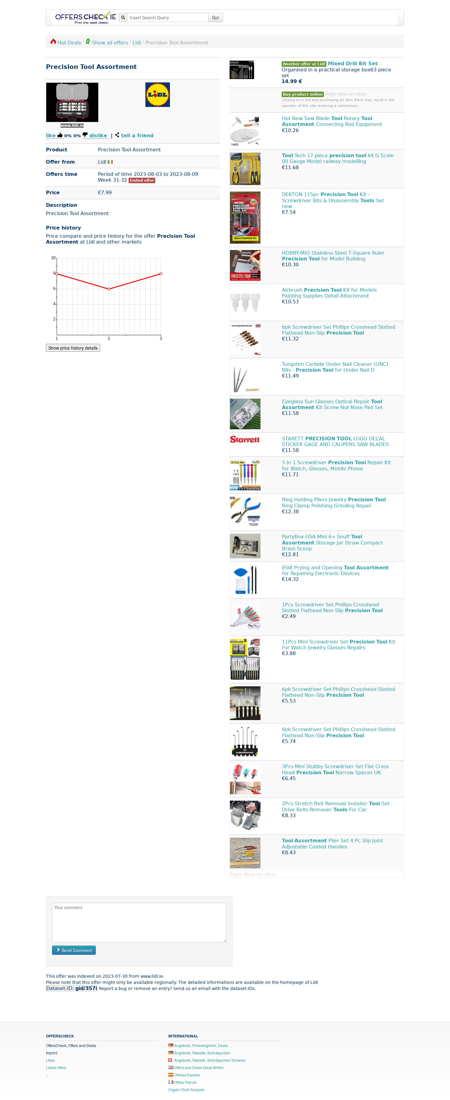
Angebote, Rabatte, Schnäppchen (202, 1052)
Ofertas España (186, 1074)
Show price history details (73, 348)
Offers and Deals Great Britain (198, 1067)
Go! (215, 17)
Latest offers (56, 1067)
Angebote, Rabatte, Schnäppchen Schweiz (209, 1060)
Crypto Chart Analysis (186, 1089)
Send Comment (76, 950)
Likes (50, 1060)
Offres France (185, 1082)
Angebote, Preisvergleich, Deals (200, 1045)
